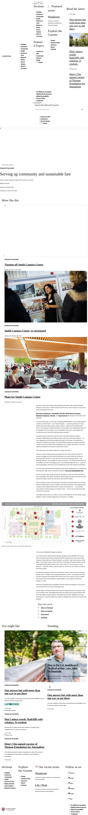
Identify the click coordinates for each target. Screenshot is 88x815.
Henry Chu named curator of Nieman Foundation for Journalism (77, 80)
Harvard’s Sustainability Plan (74, 470)
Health (49, 659)
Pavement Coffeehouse (43, 413)
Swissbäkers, (55, 413)
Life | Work (41, 785)
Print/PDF (44, 617)
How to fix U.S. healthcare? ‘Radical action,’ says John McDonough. (62, 668)
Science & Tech (52, 636)
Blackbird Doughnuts (42, 415)
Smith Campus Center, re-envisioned (25, 330)
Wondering (54, 16)
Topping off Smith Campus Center (24, 264)
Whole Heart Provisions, (73, 413)
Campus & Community (7, 168)
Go (82, 109)
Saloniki (52, 415)
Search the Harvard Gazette (47, 105)
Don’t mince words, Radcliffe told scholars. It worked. (76, 57)
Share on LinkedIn (46, 611)
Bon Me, (62, 413)
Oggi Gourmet (62, 415)
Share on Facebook (47, 608)
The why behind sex (58, 641)
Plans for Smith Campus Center (22, 396)
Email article (45, 614)
